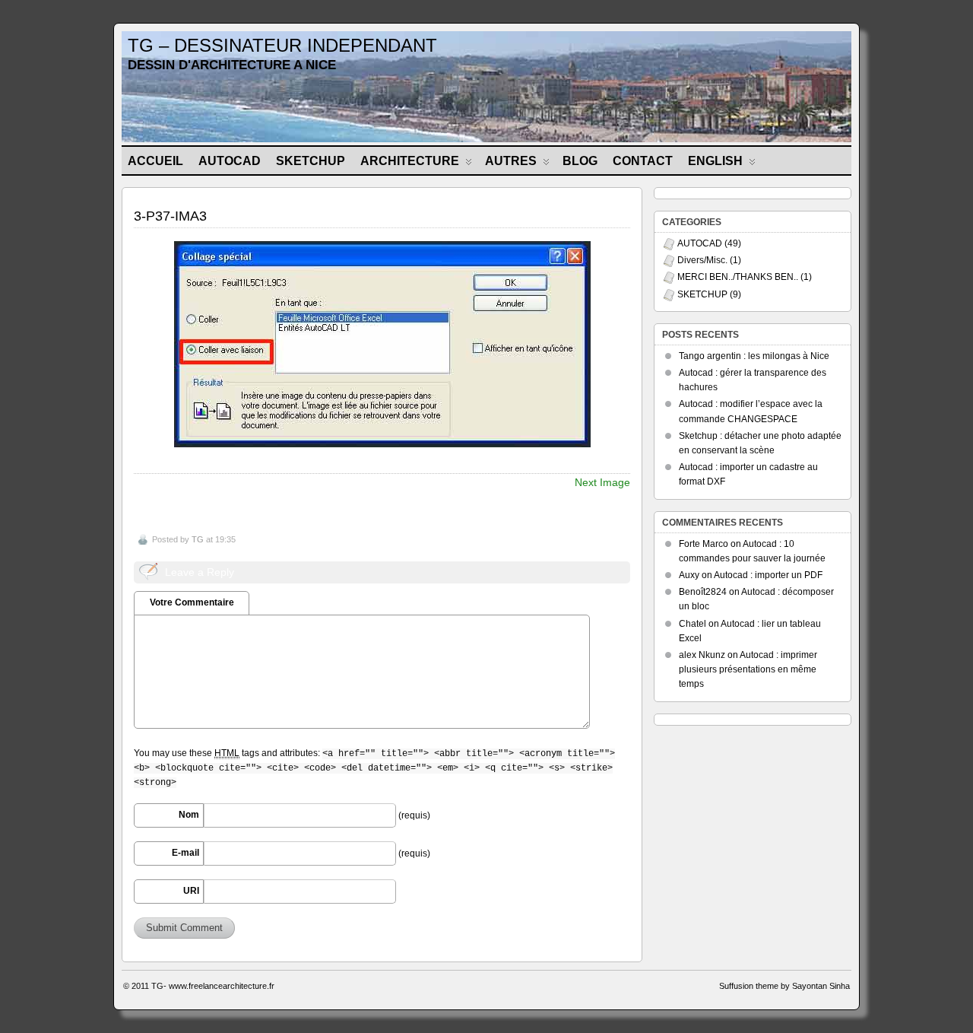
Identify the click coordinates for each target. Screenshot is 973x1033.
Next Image (602, 482)
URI (191, 890)
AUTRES (511, 160)
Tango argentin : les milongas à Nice (754, 356)
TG (198, 539)
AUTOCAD (229, 160)
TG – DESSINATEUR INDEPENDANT (282, 45)
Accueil (155, 160)
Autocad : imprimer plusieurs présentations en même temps (748, 669)
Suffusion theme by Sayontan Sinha (784, 985)
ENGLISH (715, 160)
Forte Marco (703, 544)
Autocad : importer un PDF (768, 575)
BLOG (580, 160)
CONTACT (643, 160)
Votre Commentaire (192, 602)
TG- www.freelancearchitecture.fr (212, 985)
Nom (189, 814)
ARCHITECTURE (409, 160)
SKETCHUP (310, 160)
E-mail (185, 852)
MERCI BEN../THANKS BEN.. (737, 277)
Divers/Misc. (702, 260)
